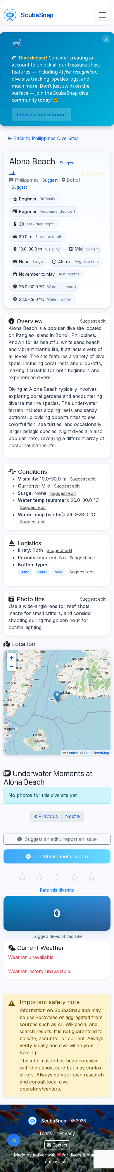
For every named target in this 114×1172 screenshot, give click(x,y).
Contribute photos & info (60, 856)
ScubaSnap (36, 15)
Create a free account (41, 114)
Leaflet (72, 752)
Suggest (50, 180)
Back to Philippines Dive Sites (45, 138)
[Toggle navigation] (102, 15)
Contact (59, 1144)
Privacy (67, 1133)
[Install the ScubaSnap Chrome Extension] (13, 1140)
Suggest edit (93, 321)
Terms (45, 1133)
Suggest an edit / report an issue (60, 839)
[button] (57, 697)
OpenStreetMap (96, 752)
